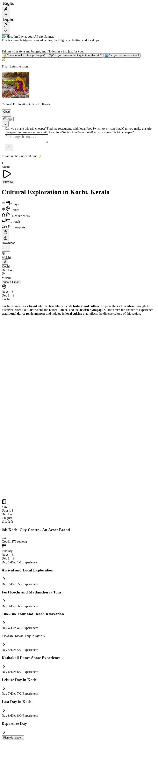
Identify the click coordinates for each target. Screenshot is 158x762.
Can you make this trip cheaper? (24, 55)
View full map (11, 282)
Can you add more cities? (122, 55)
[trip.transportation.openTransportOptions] (5, 262)
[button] (4, 114)
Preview (8, 181)
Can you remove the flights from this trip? (75, 55)
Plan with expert (12, 737)
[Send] (9, 147)
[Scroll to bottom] (5, 124)
